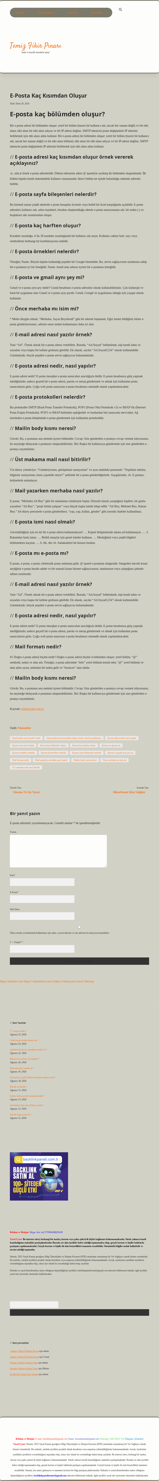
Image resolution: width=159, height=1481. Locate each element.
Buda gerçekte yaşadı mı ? (22, 1068)
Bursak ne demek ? (18, 1086)
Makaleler (24, 728)
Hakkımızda (96, 12)
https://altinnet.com (11, 981)
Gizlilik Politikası (46, 12)
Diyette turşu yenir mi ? (20, 1114)
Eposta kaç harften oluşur (84, 745)
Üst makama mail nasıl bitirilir (26, 767)
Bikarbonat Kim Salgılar (129, 792)
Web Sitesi (15, 909)
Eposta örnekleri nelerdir (23, 752)
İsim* (12, 875)
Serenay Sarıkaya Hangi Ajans (24, 1362)
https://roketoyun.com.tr (68, 981)
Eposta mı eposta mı (111, 745)
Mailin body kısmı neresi (85, 760)
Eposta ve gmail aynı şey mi (120, 752)
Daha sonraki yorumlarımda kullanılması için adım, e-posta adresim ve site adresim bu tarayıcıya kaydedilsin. (60, 933)
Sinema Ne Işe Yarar (26, 792)
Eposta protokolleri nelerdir (53, 752)
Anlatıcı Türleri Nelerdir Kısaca (24, 1351)
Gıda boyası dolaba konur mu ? (24, 1040)
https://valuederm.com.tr (38, 981)
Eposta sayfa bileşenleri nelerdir (86, 752)
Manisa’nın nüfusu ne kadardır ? (25, 1059)
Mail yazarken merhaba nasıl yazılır (51, 760)
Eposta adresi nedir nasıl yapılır (121, 738)
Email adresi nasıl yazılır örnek (26, 738)
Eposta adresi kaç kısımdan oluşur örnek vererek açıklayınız (74, 738)
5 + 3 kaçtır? (16, 942)
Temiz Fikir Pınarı (35, 46)
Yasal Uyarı (72, 12)
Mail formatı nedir (20, 760)
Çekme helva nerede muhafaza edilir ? (27, 1096)
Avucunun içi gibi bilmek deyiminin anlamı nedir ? (33, 1077)
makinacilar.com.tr (32, 708)
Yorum (13, 832)
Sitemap (89, 981)
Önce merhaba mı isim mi (114, 760)
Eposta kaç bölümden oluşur (53, 745)
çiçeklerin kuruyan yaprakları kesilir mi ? (28, 1049)
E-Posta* (14, 892)
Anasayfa (20, 12)
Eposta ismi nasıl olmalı (23, 745)
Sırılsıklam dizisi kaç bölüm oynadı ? (27, 1105)
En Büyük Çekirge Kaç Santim (24, 1374)
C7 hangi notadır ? (18, 1031)
